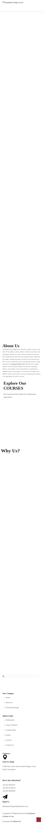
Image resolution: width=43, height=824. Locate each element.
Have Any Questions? (11, 780)
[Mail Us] (5, 797)
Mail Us (5, 802)
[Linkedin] (30, 686)
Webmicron (17, 821)
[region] (21, 31)
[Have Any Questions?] (5, 775)
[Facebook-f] (5, 686)
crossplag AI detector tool (17, 364)
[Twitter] (17, 686)
